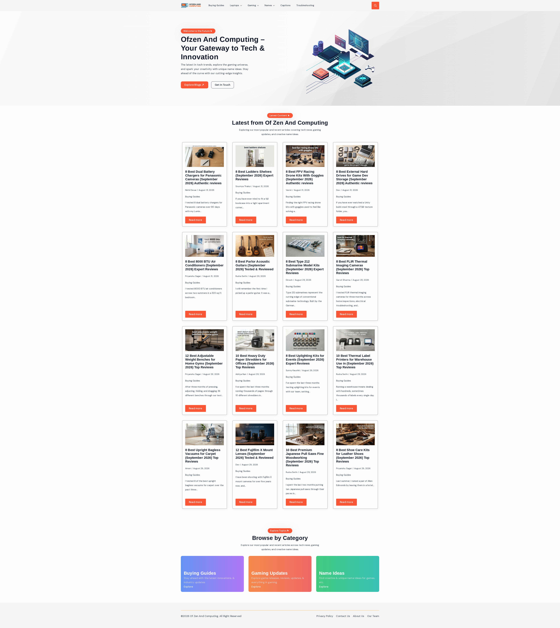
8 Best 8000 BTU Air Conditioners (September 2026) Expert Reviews (204, 265)
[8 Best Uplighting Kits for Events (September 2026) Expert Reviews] (305, 340)
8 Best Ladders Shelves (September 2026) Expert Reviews (254, 175)
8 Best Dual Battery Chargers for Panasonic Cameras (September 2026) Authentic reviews (203, 177)
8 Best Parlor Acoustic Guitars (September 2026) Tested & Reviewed (254, 265)
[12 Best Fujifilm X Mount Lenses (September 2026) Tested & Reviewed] (255, 434)
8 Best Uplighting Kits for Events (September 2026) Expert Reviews (305, 359)
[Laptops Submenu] (242, 5)
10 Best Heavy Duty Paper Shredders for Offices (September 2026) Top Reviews (255, 361)
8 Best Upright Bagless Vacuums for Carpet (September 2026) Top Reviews (202, 455)
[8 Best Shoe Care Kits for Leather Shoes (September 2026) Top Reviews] (355, 434)
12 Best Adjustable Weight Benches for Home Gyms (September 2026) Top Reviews (204, 361)
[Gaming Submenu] (259, 5)
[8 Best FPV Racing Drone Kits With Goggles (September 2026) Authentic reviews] (305, 156)
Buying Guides (216, 5)
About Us (358, 616)
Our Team (373, 616)
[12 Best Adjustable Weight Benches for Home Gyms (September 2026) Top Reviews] (204, 340)
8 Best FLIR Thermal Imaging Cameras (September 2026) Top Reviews (352, 267)
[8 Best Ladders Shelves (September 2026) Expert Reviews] (255, 156)
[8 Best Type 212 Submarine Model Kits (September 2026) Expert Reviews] (305, 246)
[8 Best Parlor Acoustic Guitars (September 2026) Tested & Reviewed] (255, 246)
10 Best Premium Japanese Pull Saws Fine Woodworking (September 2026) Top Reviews (305, 457)
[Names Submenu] (275, 5)
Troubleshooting (305, 5)
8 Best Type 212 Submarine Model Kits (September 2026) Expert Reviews (305, 267)
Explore (188, 586)
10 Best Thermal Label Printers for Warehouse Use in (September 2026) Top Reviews (354, 361)
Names (268, 5)
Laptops (234, 5)
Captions (285, 5)
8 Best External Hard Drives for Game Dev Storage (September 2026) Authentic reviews (354, 177)
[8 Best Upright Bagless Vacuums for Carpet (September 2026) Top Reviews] (204, 434)
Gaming (252, 5)
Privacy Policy (324, 616)
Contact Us (343, 616)
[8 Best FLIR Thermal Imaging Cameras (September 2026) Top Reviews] (355, 246)
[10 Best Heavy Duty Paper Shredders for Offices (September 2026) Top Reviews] (255, 340)
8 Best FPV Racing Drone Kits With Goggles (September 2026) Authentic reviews (305, 177)
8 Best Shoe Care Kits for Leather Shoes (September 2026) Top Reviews (353, 455)
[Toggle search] (375, 5)
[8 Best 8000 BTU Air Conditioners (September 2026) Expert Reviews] (204, 246)
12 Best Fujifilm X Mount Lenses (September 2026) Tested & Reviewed (254, 453)
